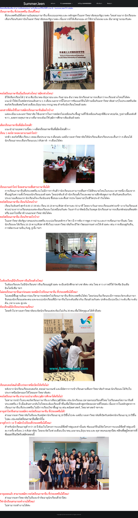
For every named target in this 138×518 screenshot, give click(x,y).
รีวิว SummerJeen (65, 3)
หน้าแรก (53, 3)
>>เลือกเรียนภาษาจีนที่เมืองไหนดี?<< (51, 129)
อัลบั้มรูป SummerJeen (84, 3)
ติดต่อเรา (109, 3)
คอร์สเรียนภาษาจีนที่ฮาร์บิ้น (30, 419)
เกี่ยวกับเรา (99, 3)
